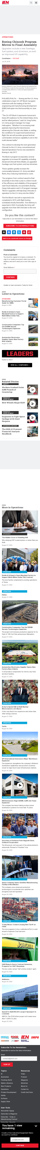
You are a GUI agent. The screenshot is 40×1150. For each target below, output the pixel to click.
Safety (5, 384)
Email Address (9, 267)
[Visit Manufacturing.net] (15, 1041)
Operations (7, 37)
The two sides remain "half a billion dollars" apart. (19, 969)
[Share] (9, 232)
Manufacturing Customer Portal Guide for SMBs (14, 302)
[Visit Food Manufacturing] (15, 1037)
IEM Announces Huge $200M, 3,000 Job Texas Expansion (19, 802)
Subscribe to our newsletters (20, 226)
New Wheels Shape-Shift (13, 403)
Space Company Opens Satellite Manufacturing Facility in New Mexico (20, 883)
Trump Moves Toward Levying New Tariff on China (19, 925)
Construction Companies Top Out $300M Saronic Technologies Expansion (13, 326)
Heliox (4, 595)
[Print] (4, 232)
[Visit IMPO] (35, 1037)
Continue (20, 1145)
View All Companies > (20, 365)
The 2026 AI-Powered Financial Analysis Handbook (12, 431)
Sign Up (7, 1064)
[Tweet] (19, 232)
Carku (4, 726)
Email (3, 1054)
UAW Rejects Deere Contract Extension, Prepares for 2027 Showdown (17, 965)
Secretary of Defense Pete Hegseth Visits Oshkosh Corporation (18, 841)
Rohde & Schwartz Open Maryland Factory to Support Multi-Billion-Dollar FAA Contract (12, 314)
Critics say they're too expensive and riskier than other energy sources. (19, 713)
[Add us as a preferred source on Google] (29, 232)
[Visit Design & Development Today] (5, 1037)
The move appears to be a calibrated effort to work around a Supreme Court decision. (20, 930)
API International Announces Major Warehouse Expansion (19, 760)
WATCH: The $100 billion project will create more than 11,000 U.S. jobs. (19, 1018)
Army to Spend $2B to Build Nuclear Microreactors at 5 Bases (15, 708)
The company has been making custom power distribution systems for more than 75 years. (18, 807)
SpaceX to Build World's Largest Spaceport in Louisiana (19, 1013)
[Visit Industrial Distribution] (5, 1041)
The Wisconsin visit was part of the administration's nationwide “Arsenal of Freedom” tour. (20, 846)
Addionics (5, 979)
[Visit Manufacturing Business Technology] (25, 1041)
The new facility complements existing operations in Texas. (19, 581)
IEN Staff (16, 58)
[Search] (31, 3)
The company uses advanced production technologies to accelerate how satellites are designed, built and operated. (18, 889)
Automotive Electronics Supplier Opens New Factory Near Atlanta (12, 339)
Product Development (8, 398)
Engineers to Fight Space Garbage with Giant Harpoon (13, 419)
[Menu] (36, 3)
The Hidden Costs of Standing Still (15, 537)
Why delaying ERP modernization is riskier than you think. (20, 541)
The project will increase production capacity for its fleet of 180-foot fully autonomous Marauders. (20, 633)
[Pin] (24, 232)
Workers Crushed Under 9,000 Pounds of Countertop (13, 389)
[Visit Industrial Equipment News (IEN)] (25, 1037)
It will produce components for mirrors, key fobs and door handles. (19, 673)
